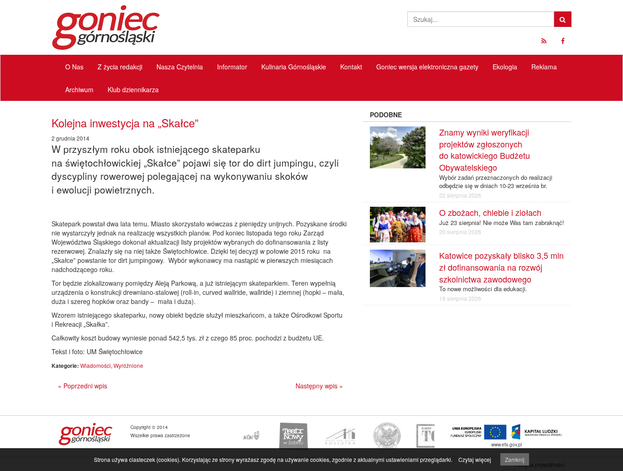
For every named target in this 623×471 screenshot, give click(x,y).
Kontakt (351, 66)
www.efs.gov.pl (506, 444)
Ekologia (505, 66)
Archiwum (79, 89)
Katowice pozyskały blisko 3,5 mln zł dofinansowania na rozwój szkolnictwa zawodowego (501, 266)
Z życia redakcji (120, 66)
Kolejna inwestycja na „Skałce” (125, 123)
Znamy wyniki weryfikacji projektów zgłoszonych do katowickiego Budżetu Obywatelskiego (484, 149)
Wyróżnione (128, 365)
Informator (232, 66)
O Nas (74, 66)
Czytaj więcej (474, 459)
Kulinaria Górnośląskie (293, 66)
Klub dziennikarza (133, 89)
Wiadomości (95, 365)
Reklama (544, 66)
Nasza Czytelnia (179, 66)
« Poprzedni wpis (82, 385)
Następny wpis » (319, 385)
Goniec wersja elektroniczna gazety (427, 66)
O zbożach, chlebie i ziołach (490, 212)
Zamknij (514, 459)
